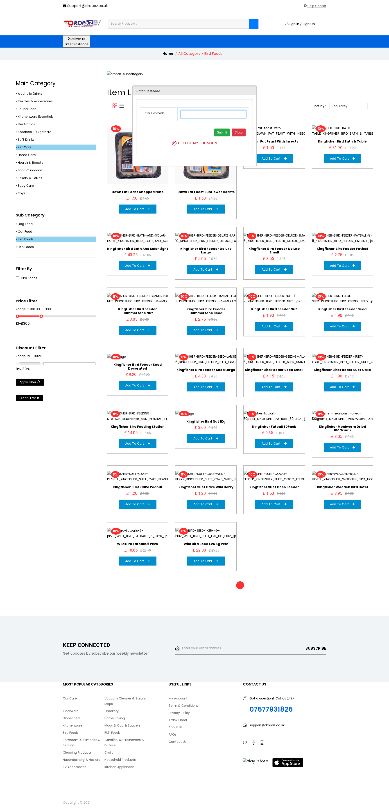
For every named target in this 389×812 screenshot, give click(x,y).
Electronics (26, 124)
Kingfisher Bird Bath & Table (342, 141)
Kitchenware (72, 725)
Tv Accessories (74, 767)
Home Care (26, 155)
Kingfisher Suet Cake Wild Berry (206, 487)
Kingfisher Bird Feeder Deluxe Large (206, 250)
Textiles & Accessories (35, 101)
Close (239, 132)
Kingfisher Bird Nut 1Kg (205, 421)
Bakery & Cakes (29, 178)
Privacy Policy (179, 713)
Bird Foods (25, 239)
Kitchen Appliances (119, 767)
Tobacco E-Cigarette (34, 132)
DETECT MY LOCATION (197, 143)
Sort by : (319, 106)
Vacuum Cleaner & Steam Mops (125, 701)
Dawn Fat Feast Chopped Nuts (137, 192)
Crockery (111, 711)
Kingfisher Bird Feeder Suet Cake (342, 370)
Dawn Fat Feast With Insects (274, 141)
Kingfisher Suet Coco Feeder (274, 487)
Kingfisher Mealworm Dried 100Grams (342, 428)
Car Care (70, 698)
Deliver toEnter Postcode (76, 41)
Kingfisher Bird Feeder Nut (274, 309)
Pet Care (24, 147)
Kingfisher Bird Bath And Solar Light (137, 248)
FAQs (172, 734)
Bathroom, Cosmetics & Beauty (82, 743)
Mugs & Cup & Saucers (122, 725)
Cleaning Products (77, 752)
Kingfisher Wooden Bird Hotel (342, 487)
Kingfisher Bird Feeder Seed (342, 309)
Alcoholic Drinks (29, 93)
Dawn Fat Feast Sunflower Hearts (206, 192)
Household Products (120, 759)
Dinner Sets (72, 718)
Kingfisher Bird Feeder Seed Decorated (137, 366)
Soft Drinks (25, 139)
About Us (176, 727)
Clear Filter (28, 398)
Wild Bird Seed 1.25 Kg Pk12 (206, 544)
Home (168, 53)
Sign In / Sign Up (302, 23)
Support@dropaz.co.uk (87, 5)
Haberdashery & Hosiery (81, 759)
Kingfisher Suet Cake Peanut (138, 487)
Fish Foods (25, 247)
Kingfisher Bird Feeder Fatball (342, 248)
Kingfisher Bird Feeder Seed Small (274, 370)
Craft (108, 752)
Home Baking (114, 718)
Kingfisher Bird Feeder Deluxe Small (274, 250)
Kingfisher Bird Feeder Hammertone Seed (206, 311)
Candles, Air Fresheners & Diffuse (124, 743)
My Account (178, 698)
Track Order (178, 720)
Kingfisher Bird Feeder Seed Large (205, 370)
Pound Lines (26, 109)
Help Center (316, 6)
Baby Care (25, 185)
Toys (21, 193)
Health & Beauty (30, 162)
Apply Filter (28, 382)
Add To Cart (136, 209)
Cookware (71, 711)
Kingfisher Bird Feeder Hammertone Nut (137, 311)
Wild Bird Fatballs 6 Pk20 (137, 544)
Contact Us (177, 741)
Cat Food (24, 231)
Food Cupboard (29, 170)
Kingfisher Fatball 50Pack (274, 426)
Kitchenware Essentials (35, 116)
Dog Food (25, 224)
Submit (222, 132)
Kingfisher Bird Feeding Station (138, 426)
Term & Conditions (183, 705)
